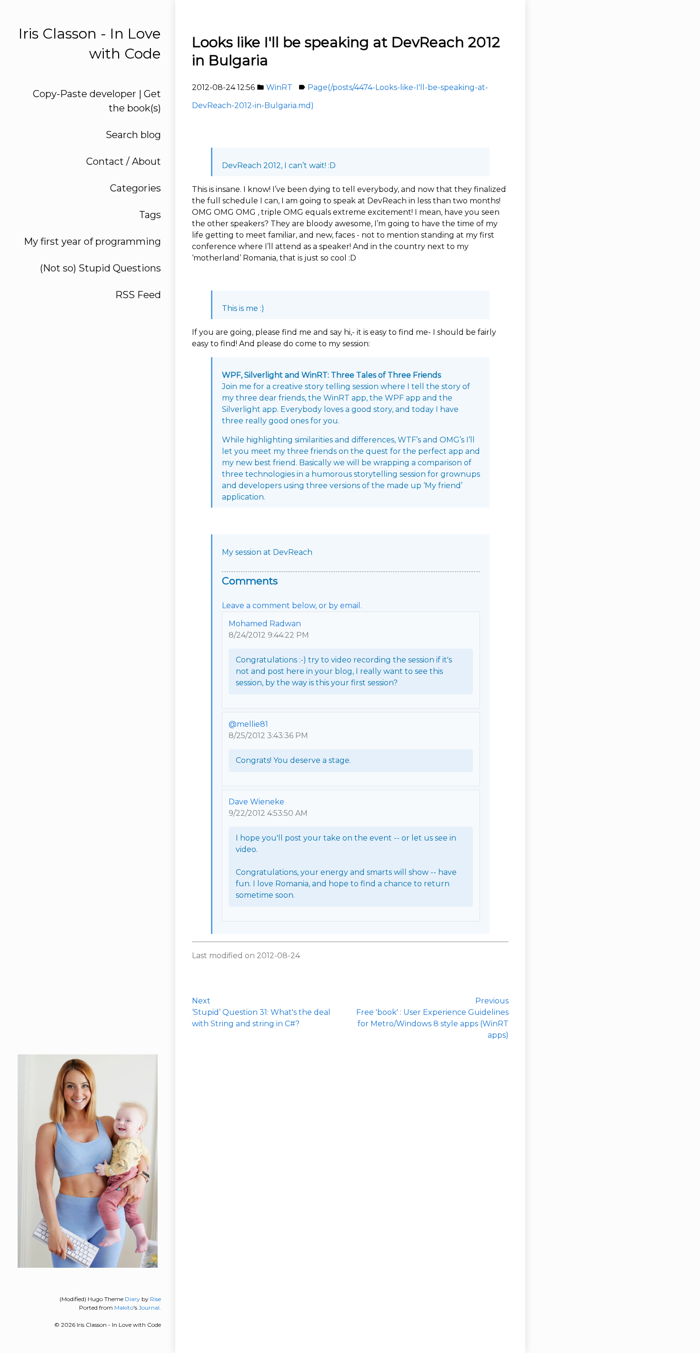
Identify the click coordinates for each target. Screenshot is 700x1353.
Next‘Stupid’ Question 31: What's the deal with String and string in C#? (261, 1012)
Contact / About (123, 161)
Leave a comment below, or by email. (292, 605)
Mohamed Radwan (265, 623)
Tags (150, 214)
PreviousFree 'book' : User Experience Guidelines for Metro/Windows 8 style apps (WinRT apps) (432, 1018)
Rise (155, 1299)
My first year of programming (92, 241)
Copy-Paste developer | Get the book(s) (97, 101)
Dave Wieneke (256, 801)
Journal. (150, 1307)
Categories (135, 188)
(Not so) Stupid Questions (100, 268)
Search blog (133, 134)
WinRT (279, 87)
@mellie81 (248, 724)
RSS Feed (138, 295)
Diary (132, 1299)
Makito (123, 1307)
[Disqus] (350, 1191)
